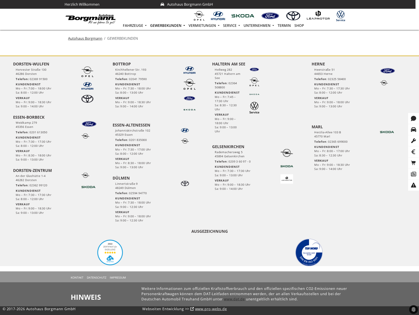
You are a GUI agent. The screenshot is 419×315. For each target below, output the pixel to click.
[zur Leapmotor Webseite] (319, 15)
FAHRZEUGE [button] (133, 25)
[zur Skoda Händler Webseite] (244, 15)
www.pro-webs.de (211, 308)
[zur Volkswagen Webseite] (342, 15)
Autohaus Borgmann (85, 38)
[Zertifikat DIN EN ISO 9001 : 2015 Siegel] (309, 252)
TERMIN (284, 25)
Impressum (118, 277)
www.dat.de (234, 299)
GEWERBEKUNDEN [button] (166, 25)
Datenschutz (96, 277)
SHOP (299, 25)
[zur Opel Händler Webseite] (200, 15)
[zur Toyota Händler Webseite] (295, 15)
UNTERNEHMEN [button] (257, 25)
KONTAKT (77, 277)
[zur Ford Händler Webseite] (272, 15)
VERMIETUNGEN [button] (203, 25)
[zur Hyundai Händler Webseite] (219, 15)
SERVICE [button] (230, 25)
